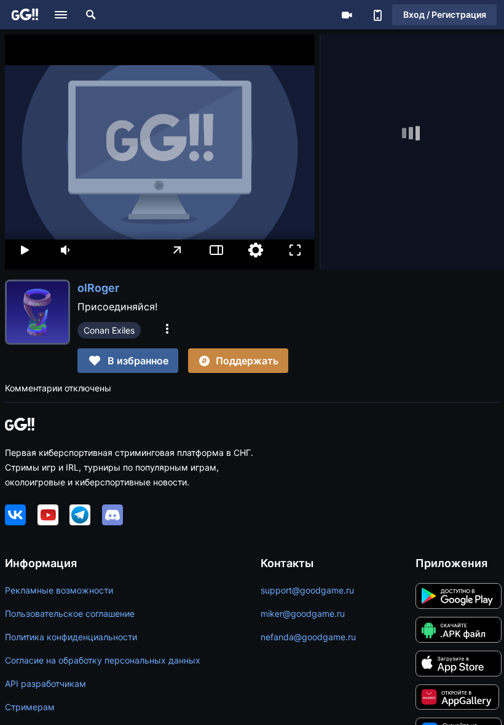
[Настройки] (255, 250)
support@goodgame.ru (307, 590)
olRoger (98, 287)
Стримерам (30, 707)
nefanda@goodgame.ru (308, 637)
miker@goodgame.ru (303, 613)
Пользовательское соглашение (70, 613)
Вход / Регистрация (444, 14)
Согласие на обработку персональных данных (102, 660)
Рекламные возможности (59, 590)
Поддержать (247, 361)
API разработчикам (45, 683)
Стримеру (347, 15)
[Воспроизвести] (24, 250)
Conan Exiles (109, 330)
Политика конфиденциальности (71, 637)
